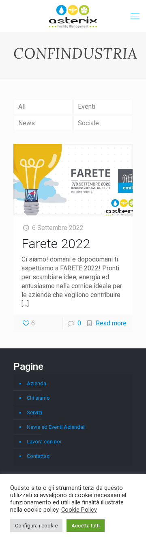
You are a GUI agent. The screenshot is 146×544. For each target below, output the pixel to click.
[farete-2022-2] (73, 179)
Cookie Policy (79, 509)
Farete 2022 (55, 243)
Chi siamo (38, 398)
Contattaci (39, 456)
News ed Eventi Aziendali (56, 427)
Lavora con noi (44, 442)
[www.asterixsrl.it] (73, 16)
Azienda (36, 383)
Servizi (34, 412)
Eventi (86, 106)
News (26, 123)
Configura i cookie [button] (36, 526)
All (22, 106)
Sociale (88, 123)
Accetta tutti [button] (85, 526)
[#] (135, 16)
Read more (111, 323)
